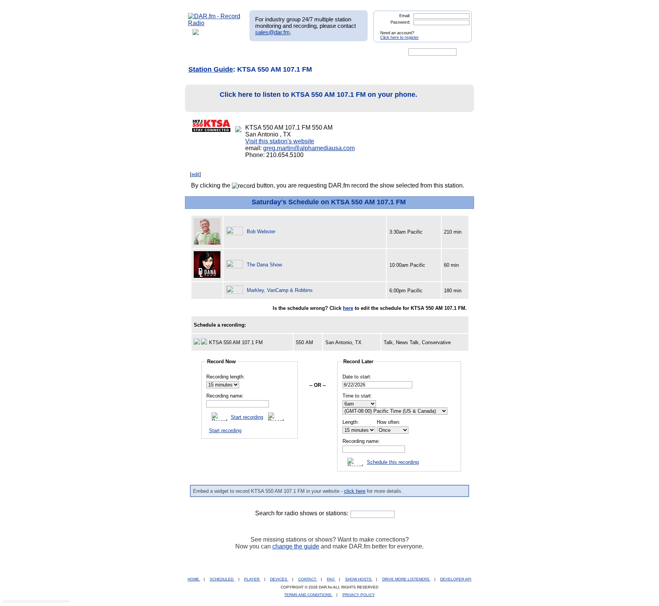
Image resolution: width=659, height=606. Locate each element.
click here (354, 491)
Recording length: (225, 377)
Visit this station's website (279, 141)
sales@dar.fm (272, 32)
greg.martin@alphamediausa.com (309, 148)
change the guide (295, 546)
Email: (404, 15)
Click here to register (399, 37)
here (348, 308)
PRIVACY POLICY (358, 595)
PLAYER (252, 579)
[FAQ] (336, 52)
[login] (459, 29)
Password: (400, 22)
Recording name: (225, 396)
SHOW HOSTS (359, 579)
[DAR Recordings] (238, 52)
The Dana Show (264, 265)
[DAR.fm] (214, 23)
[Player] (275, 52)
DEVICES (279, 579)
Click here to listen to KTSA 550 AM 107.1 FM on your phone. (318, 94)
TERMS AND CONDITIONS (308, 595)
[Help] (307, 52)
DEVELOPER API (455, 579)
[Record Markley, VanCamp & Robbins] (235, 290)
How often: (388, 422)
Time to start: (357, 396)
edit (195, 174)
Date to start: (356, 377)
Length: (350, 422)
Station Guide (210, 69)
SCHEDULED (222, 579)
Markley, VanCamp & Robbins (280, 290)
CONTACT (307, 579)
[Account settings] (366, 52)
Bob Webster (261, 231)
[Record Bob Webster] (235, 231)
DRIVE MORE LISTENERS (406, 579)
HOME (194, 579)
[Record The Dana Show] (235, 265)
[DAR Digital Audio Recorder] (201, 52)
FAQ (331, 579)
